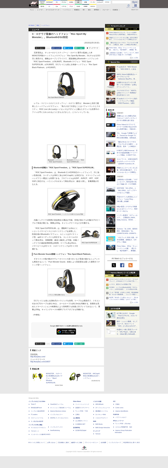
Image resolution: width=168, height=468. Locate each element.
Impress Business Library (58, 411)
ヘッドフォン (67, 10)
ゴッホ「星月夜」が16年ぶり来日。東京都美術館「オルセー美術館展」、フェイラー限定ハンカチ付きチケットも (123, 294)
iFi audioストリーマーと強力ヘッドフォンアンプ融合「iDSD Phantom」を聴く (127, 101)
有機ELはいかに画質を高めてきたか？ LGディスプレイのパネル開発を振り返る (127, 118)
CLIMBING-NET (80, 424)
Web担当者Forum (36, 407)
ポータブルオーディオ (52, 10)
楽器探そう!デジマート (82, 407)
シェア (58, 48)
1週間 (126, 29)
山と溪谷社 (76, 418)
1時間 (109, 29)
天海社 (117, 404)
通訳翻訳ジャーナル (101, 411)
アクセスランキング (118, 26)
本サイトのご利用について (36, 442)
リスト (48, 48)
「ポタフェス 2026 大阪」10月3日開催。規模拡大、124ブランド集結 (127, 240)
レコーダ (40, 10)
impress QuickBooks (121, 411)
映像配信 (77, 10)
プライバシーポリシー (91, 442)
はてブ (69, 48)
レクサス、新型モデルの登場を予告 (120, 284)
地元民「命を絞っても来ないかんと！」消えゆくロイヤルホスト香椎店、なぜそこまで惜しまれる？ (123, 299)
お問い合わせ (51, 442)
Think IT (33, 404)
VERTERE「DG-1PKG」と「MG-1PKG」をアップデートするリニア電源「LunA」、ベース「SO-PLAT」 (127, 192)
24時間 (118, 29)
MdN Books (99, 424)
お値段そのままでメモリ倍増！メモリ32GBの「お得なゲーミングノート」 (127, 84)
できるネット (35, 431)
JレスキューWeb (100, 414)
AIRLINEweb (99, 404)
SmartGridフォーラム (56, 404)
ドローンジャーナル (37, 418)
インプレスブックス (56, 427)
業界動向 (96, 10)
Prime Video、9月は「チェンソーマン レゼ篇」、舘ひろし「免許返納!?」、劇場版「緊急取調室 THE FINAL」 (123, 49)
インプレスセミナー (56, 414)
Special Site (115, 62)
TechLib (97, 434)
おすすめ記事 (115, 308)
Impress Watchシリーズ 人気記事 (123, 272)
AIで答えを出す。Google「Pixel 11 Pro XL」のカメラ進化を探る (127, 315)
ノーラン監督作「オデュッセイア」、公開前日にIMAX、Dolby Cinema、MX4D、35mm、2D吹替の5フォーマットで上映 (127, 219)
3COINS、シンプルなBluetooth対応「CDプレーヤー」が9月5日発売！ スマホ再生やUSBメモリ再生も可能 (123, 289)
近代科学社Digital (80, 430)
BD (84, 10)
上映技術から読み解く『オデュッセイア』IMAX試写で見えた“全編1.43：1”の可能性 (127, 182)
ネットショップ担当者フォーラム (60, 407)
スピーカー (106, 10)
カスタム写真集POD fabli (123, 427)
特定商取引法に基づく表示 (131, 442)
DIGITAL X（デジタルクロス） (59, 418)
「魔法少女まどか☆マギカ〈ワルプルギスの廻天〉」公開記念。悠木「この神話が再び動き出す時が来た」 (123, 44)
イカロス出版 (97, 401)
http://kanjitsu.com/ (37, 357)
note (81, 48)
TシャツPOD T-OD (81, 411)
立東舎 (77, 414)
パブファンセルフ (120, 417)
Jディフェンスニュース (102, 407)
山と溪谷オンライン (81, 421)
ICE (114, 401)
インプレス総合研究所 (38, 411)
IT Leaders (34, 414)
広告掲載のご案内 (63, 442)
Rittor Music (77, 401)
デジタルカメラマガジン (38, 427)
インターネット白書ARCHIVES (40, 434)
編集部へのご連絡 (76, 442)
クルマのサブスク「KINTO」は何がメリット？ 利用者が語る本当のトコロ (127, 93)
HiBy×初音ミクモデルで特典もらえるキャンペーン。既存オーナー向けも (127, 209)
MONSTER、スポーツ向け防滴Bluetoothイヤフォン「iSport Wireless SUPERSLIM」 (54, 378)
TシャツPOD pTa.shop (122, 423)
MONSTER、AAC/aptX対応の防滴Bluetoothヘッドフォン (91, 376)
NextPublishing (55, 430)
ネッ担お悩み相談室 (37, 421)
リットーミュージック (82, 404)
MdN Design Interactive (102, 427)
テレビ (32, 10)
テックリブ (96, 431)
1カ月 (135, 29)
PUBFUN (116, 414)
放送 (89, 10)
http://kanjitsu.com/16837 (40, 362)
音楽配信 (115, 10)
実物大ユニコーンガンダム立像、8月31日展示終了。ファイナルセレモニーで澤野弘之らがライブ (123, 39)
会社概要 (103, 442)
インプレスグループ (115, 442)
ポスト (41, 48)
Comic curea (119, 407)
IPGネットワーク (118, 421)
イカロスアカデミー (101, 418)
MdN (94, 421)
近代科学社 (76, 427)
